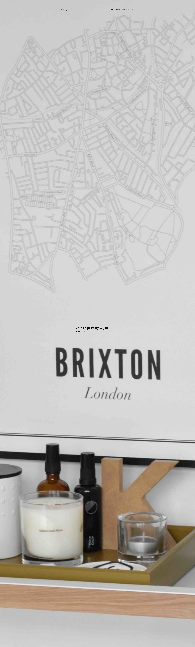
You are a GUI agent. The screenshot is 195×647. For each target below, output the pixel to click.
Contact (127, 9)
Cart (132, 9)
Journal (123, 9)
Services (118, 9)
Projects (112, 9)
